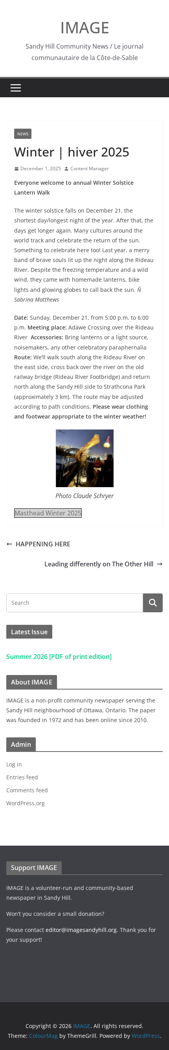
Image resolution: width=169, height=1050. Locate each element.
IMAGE (84, 27)
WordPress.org (25, 803)
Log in (14, 764)
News (22, 133)
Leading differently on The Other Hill (98, 564)
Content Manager (89, 168)
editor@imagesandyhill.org (81, 930)
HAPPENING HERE (43, 544)
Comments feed (27, 790)
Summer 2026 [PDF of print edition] (59, 656)
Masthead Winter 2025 (48, 513)
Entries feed (22, 777)
